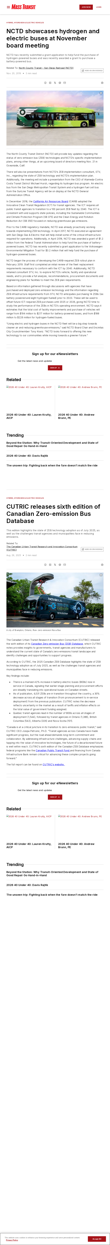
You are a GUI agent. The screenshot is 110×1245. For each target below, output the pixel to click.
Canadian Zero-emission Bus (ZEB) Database (57, 643)
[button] (8, 7)
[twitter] (55, 82)
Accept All (97, 1239)
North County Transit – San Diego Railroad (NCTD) (46, 68)
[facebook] (45, 82)
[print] (102, 82)
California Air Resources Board (50, 201)
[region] (55, 1239)
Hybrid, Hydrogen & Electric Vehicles (25, 23)
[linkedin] (50, 82)
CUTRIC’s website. (54, 764)
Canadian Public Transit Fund (53, 750)
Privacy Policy (12, 1240)
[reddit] (59, 82)
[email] (64, 82)
